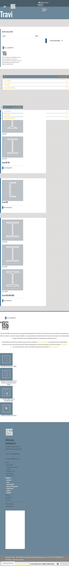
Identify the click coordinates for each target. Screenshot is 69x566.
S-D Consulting (20, 559)
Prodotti (8, 478)
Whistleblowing (10, 475)
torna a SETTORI (62, 76)
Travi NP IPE (7, 81)
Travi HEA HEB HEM (9, 88)
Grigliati (8, 492)
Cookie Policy (9, 506)
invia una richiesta (43, 342)
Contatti (7, 500)
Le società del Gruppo (12, 467)
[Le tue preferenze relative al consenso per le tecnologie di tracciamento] (8, 563)
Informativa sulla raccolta (18, 564)
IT (40, 5)
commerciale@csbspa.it (12, 459)
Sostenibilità (9, 473)
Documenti (8, 497)
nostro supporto (54, 347)
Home (7, 462)
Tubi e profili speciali (12, 486)
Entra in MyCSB (44, 10)
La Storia (8, 469)
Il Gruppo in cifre (10, 471)
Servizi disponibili (55, 41)
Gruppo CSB (8, 465)
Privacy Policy (9, 504)
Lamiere (8, 490)
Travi (7, 482)
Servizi (7, 495)
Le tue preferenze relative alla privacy (41, 564)
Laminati (8, 480)
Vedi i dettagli (7, 168)
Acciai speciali (10, 484)
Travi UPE (7, 84)
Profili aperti (9, 488)
